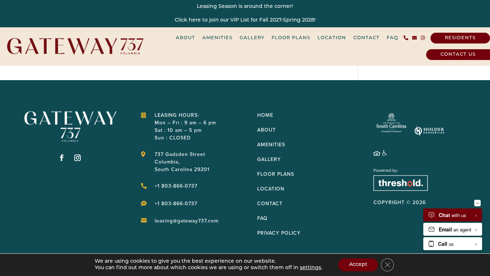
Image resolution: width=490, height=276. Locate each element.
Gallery (252, 38)
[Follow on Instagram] (77, 157)
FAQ (392, 38)
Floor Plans (291, 38)
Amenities (217, 38)
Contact (366, 38)
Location (331, 38)
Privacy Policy (279, 233)
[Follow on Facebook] (61, 157)
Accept (358, 264)
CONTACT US (458, 54)
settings (310, 268)
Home (265, 115)
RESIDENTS (460, 38)
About (185, 38)
